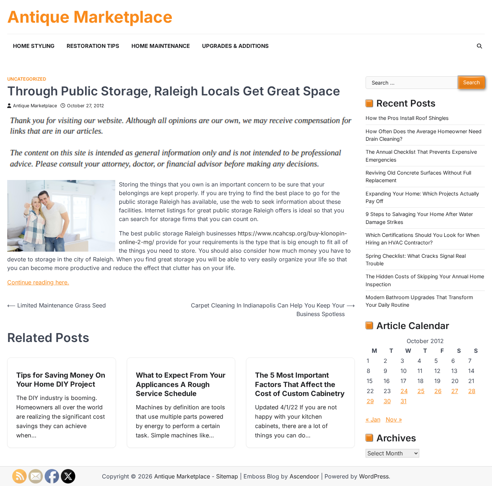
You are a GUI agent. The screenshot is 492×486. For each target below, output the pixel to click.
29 (370, 401)
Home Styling (33, 45)
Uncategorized (26, 79)
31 (404, 401)
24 (404, 391)
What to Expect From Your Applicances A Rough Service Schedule (180, 384)
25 (421, 391)
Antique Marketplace (90, 17)
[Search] (479, 46)
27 (454, 391)
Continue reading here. (38, 282)
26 (438, 391)
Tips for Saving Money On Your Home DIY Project (60, 380)
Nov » (394, 419)
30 (387, 401)
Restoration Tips (93, 45)
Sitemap (227, 476)
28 (471, 391)
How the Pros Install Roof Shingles (407, 118)
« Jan (373, 419)
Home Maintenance (160, 45)
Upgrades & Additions (235, 45)
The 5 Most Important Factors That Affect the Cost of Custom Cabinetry (300, 384)
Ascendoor (304, 476)
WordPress (374, 476)
